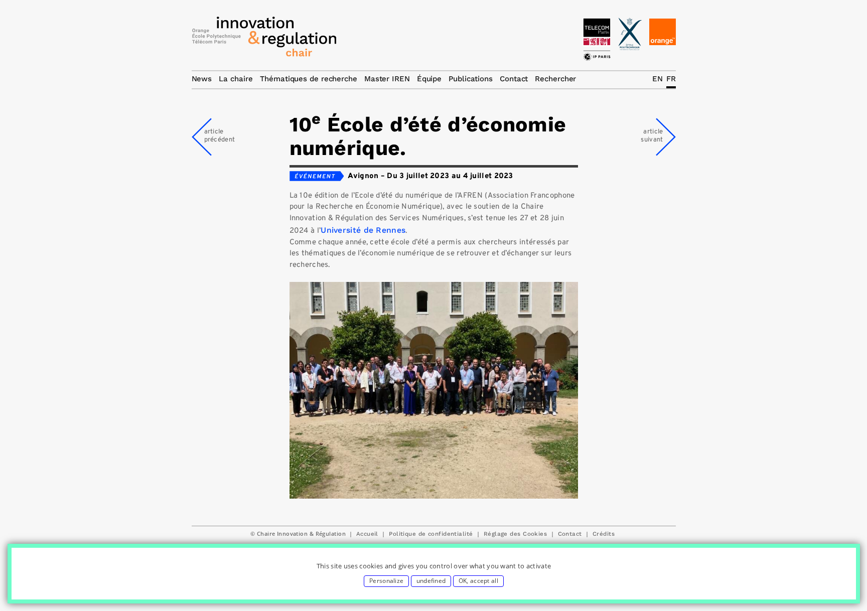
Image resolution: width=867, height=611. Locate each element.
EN (657, 78)
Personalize (386, 580)
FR (671, 78)
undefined (431, 580)
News (202, 78)
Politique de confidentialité (431, 533)
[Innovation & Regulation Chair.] (264, 39)
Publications (471, 78)
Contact (570, 533)
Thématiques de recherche (308, 78)
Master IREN (387, 78)
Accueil (367, 533)
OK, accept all (478, 580)
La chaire (236, 78)
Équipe (429, 78)
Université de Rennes (363, 230)
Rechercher (555, 78)
